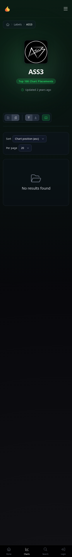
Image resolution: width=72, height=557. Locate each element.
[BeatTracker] (8, 9)
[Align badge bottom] (35, 117)
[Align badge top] (28, 117)
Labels (18, 24)
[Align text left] (8, 117)
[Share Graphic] (46, 117)
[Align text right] (15, 117)
